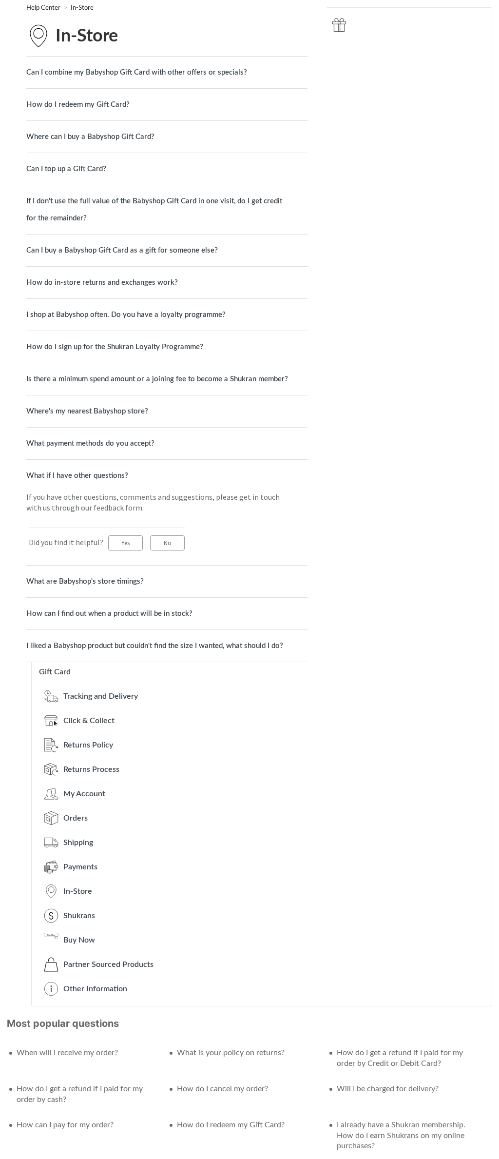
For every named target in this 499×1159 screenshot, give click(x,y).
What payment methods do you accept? (90, 443)
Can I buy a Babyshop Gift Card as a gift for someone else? (122, 250)
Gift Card (55, 672)
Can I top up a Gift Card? (66, 169)
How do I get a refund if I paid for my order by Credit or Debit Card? (400, 1058)
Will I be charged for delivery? (388, 1089)
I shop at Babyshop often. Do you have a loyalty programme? (126, 314)
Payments (80, 867)
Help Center (44, 8)
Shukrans (79, 916)
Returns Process (91, 769)
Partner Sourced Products (108, 964)
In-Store (82, 8)
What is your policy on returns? (231, 1053)
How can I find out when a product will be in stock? (109, 613)
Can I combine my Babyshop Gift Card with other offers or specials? (136, 72)
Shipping (78, 842)
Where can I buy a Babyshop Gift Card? (90, 136)
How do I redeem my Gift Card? (78, 104)
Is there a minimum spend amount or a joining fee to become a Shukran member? (157, 379)
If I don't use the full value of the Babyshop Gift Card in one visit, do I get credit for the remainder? (154, 209)
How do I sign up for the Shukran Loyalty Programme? (114, 347)
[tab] (166, 72)
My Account (84, 794)
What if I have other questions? (77, 475)
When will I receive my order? (67, 1053)
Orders (75, 818)
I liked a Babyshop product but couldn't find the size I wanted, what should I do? (154, 645)
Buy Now (79, 940)
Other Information (95, 989)
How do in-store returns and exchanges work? (102, 282)
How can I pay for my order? (65, 1125)
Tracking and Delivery (100, 696)
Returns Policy (88, 745)
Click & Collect (89, 721)
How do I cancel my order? (222, 1089)
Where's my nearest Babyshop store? (87, 411)
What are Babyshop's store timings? (85, 581)
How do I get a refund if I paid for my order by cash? (80, 1094)
